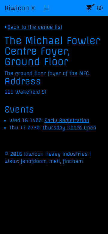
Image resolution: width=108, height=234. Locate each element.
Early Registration (66, 120)
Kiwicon (34, 154)
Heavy (53, 154)
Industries (75, 154)
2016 (16, 154)
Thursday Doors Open (69, 127)
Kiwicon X (20, 8)
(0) (99, 7)
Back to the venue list (35, 27)
